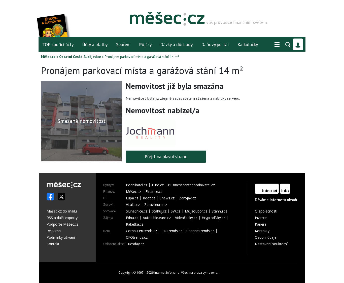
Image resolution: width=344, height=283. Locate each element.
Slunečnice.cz (136, 211)
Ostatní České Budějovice (80, 56)
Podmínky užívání (61, 237)
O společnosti (266, 211)
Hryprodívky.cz (213, 218)
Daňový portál (215, 44)
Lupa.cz (132, 198)
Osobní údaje (266, 237)
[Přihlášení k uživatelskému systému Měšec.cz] (298, 44)
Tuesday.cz (135, 244)
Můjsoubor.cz (196, 211)
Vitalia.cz (133, 204)
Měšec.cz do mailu (62, 211)
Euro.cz (158, 185)
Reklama (54, 230)
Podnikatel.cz (136, 185)
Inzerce (261, 217)
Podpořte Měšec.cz (62, 224)
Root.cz (149, 198)
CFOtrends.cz (137, 237)
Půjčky (145, 44)
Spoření (123, 44)
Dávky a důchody (176, 44)
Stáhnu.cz (219, 211)
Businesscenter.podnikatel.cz (191, 185)
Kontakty (262, 230)
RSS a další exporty (62, 217)
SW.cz (175, 211)
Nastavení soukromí (271, 243)
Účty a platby (95, 44)
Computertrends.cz (141, 231)
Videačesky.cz (186, 218)
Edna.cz (132, 218)
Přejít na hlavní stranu (166, 156)
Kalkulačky (247, 44)
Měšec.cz (48, 56)
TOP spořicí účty (58, 44)
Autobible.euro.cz (157, 218)
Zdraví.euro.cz (155, 204)
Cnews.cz (167, 198)
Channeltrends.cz (200, 231)
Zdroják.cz (187, 198)
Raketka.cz (134, 224)
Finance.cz (154, 191)
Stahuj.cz (159, 211)
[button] (277, 44)
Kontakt (53, 243)
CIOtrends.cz (171, 231)
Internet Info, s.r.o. (167, 272)
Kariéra (260, 224)
